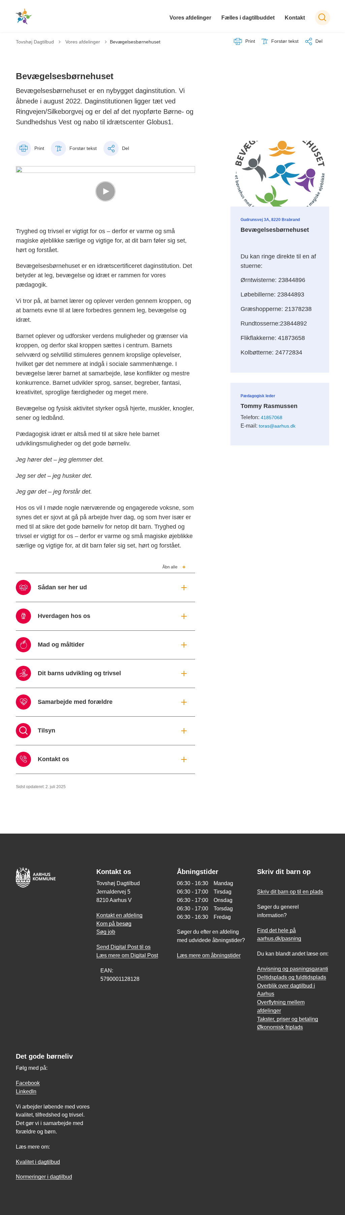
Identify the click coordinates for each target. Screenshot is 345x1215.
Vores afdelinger (190, 18)
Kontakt (295, 18)
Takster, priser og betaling (287, 1019)
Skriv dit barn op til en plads (290, 892)
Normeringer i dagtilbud (44, 1177)
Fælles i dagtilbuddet (248, 18)
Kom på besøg (113, 924)
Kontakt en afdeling (119, 915)
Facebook (28, 1083)
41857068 (271, 417)
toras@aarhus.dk (277, 426)
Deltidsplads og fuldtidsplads (291, 977)
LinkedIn (26, 1091)
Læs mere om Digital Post (127, 955)
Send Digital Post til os (123, 947)
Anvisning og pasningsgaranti (292, 969)
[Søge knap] (322, 17)
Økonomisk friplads (280, 1027)
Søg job (105, 932)
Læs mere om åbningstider (209, 955)
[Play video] (105, 191)
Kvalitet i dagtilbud (38, 1162)
